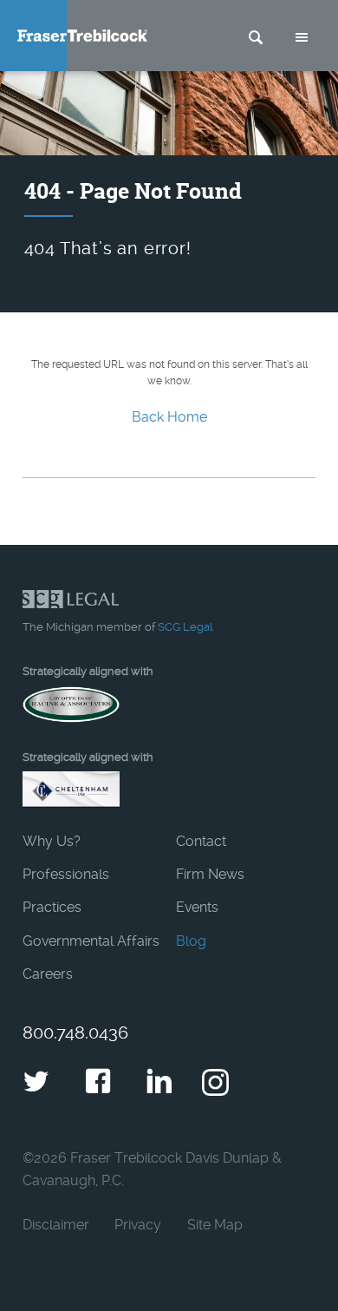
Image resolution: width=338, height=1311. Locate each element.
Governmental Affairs (91, 941)
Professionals (66, 874)
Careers (48, 974)
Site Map (215, 1224)
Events (197, 907)
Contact (201, 841)
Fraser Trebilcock (82, 35)
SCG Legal (185, 626)
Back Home (169, 417)
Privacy (137, 1224)
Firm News (210, 874)
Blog (191, 941)
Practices (52, 907)
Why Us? (52, 841)
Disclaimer (56, 1224)
